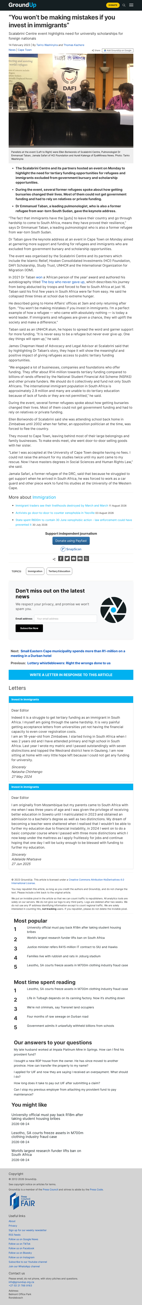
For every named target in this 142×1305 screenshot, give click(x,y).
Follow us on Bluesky (20, 1252)
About (12, 1221)
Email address (24, 618)
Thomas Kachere (74, 45)
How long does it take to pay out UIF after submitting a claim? (57, 1083)
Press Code (96, 1189)
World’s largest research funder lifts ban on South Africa (66, 937)
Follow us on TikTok (19, 1243)
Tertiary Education (59, 571)
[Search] (124, 5)
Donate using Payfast (71, 541)
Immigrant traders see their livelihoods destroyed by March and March (62, 505)
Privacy (13, 1225)
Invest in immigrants (25, 699)
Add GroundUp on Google (119, 50)
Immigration (44, 497)
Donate (113, 5)
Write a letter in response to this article (71, 675)
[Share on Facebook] (61, 560)
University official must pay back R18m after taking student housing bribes (74, 929)
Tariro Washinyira (47, 45)
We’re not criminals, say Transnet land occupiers (60, 1007)
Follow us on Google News (23, 1239)
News (12, 49)
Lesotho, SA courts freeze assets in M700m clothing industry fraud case (77, 965)
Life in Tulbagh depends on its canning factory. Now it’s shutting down (76, 998)
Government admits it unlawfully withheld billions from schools (70, 1025)
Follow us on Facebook (21, 1248)
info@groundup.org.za (21, 1281)
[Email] (74, 560)
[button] (131, 5)
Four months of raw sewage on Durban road (57, 1016)
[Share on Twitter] (67, 560)
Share (97, 50)
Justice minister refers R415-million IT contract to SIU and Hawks (72, 947)
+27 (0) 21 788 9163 (20, 1285)
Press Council (50, 1189)
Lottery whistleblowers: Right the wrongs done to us (69, 663)
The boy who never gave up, (63, 282)
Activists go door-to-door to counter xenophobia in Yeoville (55, 513)
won (39, 277)
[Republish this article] (86, 560)
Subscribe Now (29, 628)
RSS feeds (14, 1234)
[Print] (80, 560)
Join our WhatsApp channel (24, 1266)
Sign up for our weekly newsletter (28, 1230)
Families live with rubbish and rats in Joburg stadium (64, 956)
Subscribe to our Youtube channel (28, 1261)
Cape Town (25, 49)
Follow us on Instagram (21, 1257)
